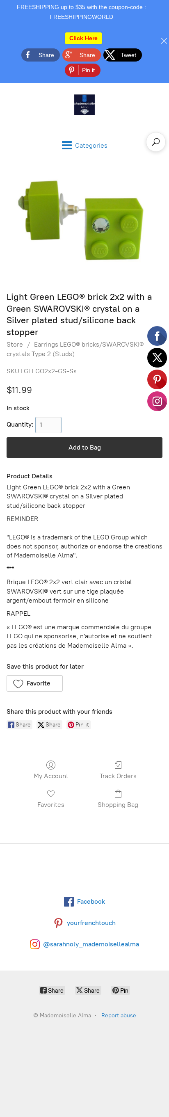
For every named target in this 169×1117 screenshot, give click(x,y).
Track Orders (118, 776)
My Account (51, 776)
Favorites (50, 805)
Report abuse (118, 1015)
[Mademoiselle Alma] (84, 105)
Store (15, 344)
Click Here (83, 38)
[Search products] (156, 142)
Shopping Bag (118, 805)
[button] (35, 683)
